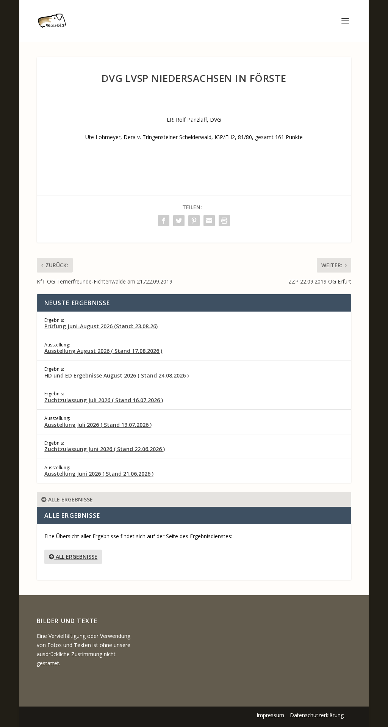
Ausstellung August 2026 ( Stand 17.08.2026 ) (103, 350)
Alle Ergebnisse (70, 499)
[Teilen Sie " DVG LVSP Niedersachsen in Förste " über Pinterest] (194, 220)
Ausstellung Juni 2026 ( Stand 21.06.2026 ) (98, 473)
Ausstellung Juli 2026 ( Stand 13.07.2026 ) (98, 424)
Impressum (270, 715)
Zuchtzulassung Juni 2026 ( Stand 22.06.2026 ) (104, 449)
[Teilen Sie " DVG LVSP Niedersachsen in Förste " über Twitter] (178, 220)
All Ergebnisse (75, 556)
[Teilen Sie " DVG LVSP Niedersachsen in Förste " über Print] (224, 220)
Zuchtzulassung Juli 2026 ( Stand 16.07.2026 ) (103, 400)
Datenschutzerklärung (317, 715)
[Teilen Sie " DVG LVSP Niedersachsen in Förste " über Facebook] (163, 220)
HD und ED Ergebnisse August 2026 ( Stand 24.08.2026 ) (116, 375)
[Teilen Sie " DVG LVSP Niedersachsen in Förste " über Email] (209, 220)
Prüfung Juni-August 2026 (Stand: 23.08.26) (101, 326)
